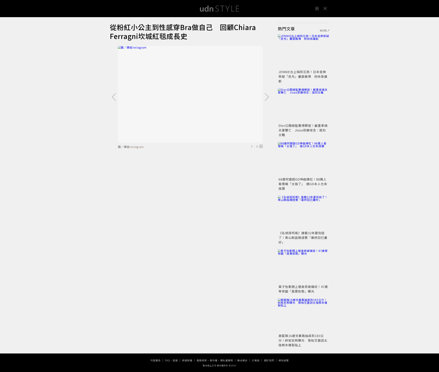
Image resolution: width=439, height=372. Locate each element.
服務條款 (202, 360)
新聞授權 (187, 360)
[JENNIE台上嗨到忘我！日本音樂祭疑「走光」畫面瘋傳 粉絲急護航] (303, 51)
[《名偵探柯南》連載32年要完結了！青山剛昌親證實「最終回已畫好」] (303, 213)
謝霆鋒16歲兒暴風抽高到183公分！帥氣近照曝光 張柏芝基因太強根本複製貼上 (302, 340)
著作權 (213, 360)
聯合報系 (242, 360)
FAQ (167, 360)
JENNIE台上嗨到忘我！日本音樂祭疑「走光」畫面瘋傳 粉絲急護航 (302, 76)
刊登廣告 (155, 360)
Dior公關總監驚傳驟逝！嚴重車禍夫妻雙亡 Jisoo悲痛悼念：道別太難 (303, 130)
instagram (137, 147)
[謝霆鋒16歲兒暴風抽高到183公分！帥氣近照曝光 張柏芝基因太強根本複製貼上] (303, 315)
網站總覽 (283, 360)
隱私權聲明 (226, 360)
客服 (175, 360)
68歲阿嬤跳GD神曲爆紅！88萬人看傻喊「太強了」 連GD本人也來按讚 (302, 184)
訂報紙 (256, 360)
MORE (323, 30)
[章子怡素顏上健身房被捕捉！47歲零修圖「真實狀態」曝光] (303, 266)
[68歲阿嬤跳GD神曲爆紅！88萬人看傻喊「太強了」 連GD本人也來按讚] (303, 159)
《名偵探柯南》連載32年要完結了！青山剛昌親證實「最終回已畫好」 (302, 237)
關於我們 (269, 360)
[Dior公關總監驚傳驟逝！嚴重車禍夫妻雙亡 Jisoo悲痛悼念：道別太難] (303, 105)
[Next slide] (267, 97)
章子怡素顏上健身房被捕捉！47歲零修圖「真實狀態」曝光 (303, 288)
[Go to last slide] (114, 97)
